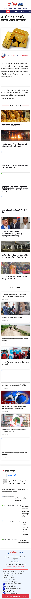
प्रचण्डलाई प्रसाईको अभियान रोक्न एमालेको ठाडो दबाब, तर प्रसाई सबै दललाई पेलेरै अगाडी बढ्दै (13, 233)
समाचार (22, 11)
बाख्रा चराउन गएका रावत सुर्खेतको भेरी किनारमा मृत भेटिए (25, 511)
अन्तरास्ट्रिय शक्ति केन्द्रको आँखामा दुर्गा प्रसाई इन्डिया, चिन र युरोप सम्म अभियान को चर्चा (15, 189)
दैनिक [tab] (4, 475)
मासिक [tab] (15, 475)
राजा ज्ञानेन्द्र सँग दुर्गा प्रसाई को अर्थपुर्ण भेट (14, 211)
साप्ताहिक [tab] (9, 475)
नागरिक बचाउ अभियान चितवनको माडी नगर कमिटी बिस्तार (15, 166)
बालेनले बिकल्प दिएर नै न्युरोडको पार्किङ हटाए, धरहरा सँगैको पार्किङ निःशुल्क (15, 256)
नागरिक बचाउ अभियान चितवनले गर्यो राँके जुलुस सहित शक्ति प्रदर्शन (14, 145)
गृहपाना (15, 11)
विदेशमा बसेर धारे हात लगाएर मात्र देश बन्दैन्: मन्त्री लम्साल (14, 277)
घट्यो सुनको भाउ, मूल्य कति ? (12, 125)
